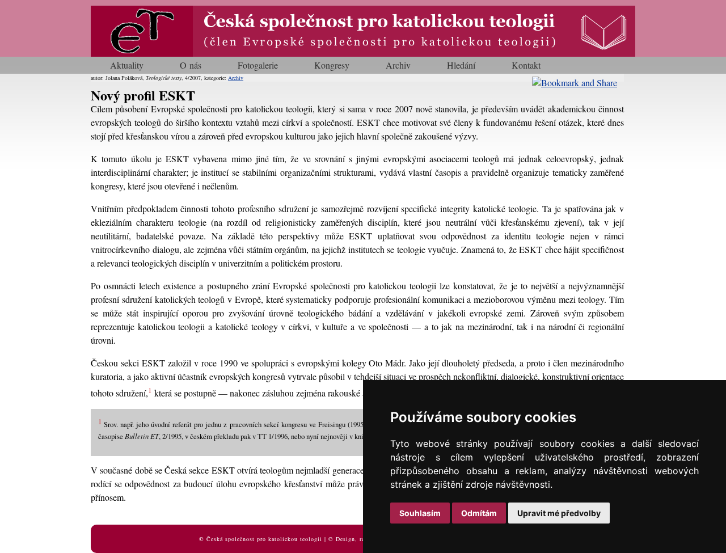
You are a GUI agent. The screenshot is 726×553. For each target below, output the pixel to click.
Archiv (398, 65)
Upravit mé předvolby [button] (559, 513)
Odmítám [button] (479, 513)
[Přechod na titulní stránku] (363, 53)
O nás (190, 65)
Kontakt (526, 65)
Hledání (461, 65)
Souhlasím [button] (420, 513)
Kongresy (331, 65)
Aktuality (126, 65)
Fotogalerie (258, 65)
